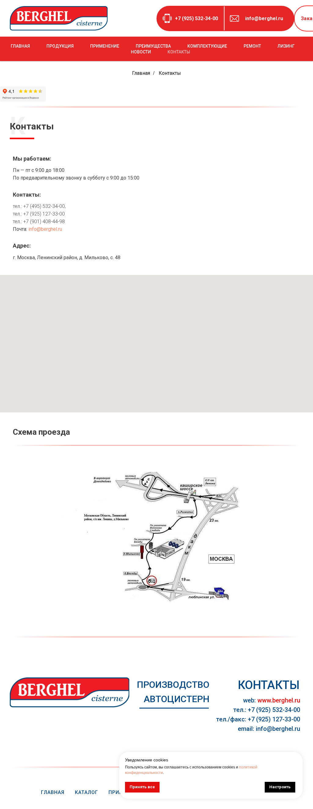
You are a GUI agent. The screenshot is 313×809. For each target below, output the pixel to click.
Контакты (170, 73)
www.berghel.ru (278, 700)
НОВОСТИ (141, 51)
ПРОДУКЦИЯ (60, 46)
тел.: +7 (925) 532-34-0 (265, 709)
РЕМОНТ (252, 46)
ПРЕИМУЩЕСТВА (153, 46)
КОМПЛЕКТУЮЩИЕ (207, 46)
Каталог (86, 792)
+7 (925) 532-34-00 (196, 18)
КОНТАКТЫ (179, 51)
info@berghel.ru (264, 18)
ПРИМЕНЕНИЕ (104, 46)
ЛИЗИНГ (286, 46)
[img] (69, 692)
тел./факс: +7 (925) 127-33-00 (258, 719)
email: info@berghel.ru (269, 728)
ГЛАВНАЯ (20, 46)
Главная (141, 73)
